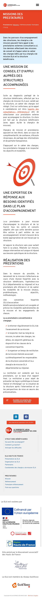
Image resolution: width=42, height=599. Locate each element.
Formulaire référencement (14, 485)
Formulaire (35, 25)
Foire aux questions (12, 488)
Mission (8, 479)
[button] (37, 5)
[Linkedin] (15, 416)
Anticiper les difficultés (13, 448)
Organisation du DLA (12, 462)
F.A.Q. (6, 27)
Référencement (25, 25)
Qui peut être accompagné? (14, 442)
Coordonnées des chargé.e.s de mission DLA (20, 468)
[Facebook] (26, 416)
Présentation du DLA (12, 459)
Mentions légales (33, 595)
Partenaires (9, 465)
